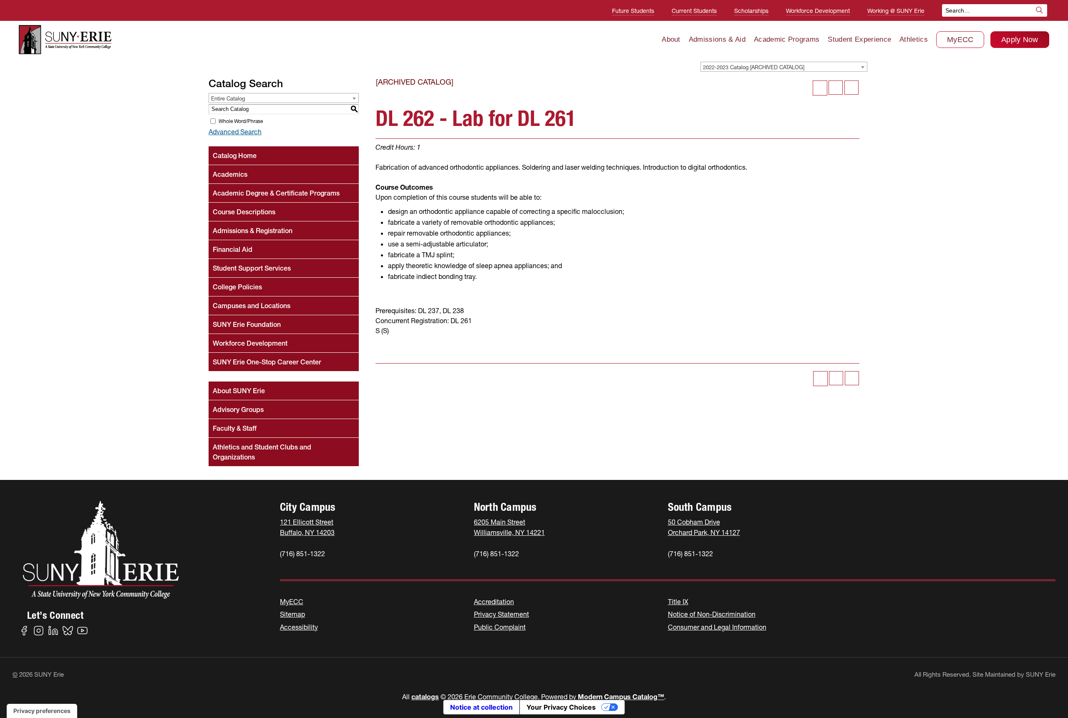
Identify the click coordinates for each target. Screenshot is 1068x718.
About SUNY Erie (239, 391)
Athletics (913, 39)
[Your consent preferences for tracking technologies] (42, 711)
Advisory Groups (238, 409)
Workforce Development (818, 11)
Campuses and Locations (251, 305)
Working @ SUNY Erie (895, 11)
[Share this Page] (820, 87)
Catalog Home (235, 155)
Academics (230, 174)
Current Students (694, 11)
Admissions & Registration (252, 230)
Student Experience (859, 39)
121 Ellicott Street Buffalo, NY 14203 (307, 527)
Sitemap (292, 614)
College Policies (237, 287)
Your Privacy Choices (561, 707)
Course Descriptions (244, 212)
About (671, 39)
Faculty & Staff (235, 428)
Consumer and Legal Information (717, 627)
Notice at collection (481, 707)
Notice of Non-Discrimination (712, 614)
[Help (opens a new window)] (851, 87)
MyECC (960, 39)
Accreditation (494, 601)
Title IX (678, 601)
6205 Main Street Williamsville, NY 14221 (509, 527)
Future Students (633, 11)
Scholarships (751, 11)
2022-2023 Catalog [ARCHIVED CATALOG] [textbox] (753, 67)
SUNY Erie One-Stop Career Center (267, 362)
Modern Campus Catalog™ (621, 697)
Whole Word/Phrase (241, 121)
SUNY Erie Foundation (247, 324)
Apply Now (1019, 39)
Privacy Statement (501, 614)
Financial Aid (232, 249)
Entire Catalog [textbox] (228, 98)
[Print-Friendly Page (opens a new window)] (836, 87)
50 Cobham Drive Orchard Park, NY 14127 (704, 527)
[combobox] (783, 67)
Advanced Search (235, 132)
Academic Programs (786, 39)
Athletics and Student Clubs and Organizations (262, 452)
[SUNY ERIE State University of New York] (65, 39)
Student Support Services (252, 268)
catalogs (425, 697)
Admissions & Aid (717, 39)
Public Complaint (500, 627)
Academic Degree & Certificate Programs (276, 193)
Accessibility (299, 627)
